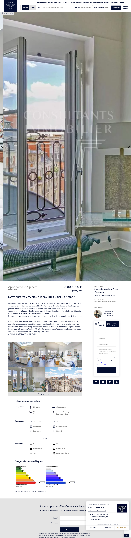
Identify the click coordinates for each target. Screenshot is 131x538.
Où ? (40, 7)
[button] (2, 146)
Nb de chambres (99, 7)
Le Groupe (65, 2)
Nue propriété (98, 2)
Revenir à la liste (9, 13)
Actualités (114, 2)
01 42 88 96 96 (98, 299)
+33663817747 (109, 314)
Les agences (87, 2)
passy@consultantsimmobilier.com (105, 301)
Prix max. (78, 7)
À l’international (76, 2)
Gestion (107, 2)
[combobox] (58, 8)
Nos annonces (42, 2)
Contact (121, 2)
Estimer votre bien (54, 2)
